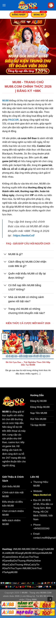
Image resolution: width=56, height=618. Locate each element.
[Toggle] (5, 254)
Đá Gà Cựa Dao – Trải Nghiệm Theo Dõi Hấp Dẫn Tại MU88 (28, 363)
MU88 (5, 100)
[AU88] (28, 604)
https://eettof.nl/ (23, 235)
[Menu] (4, 5)
